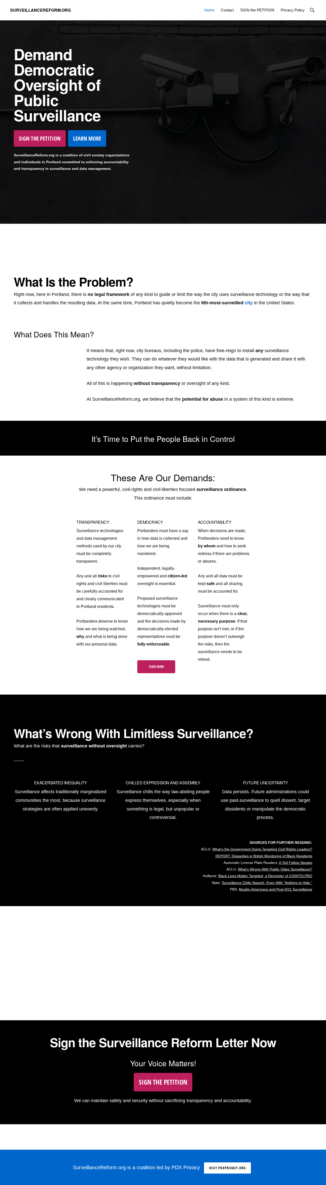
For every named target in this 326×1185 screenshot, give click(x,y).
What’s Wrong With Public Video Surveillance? (275, 869)
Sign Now (156, 666)
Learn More (87, 138)
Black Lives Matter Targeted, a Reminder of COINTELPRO (265, 876)
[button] (312, 10)
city (249, 302)
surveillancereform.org (40, 10)
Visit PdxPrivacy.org (227, 1167)
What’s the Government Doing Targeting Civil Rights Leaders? (262, 849)
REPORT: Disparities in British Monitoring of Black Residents (263, 856)
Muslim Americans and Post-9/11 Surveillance (275, 889)
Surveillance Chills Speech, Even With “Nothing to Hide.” (267, 883)
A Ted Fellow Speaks (295, 863)
